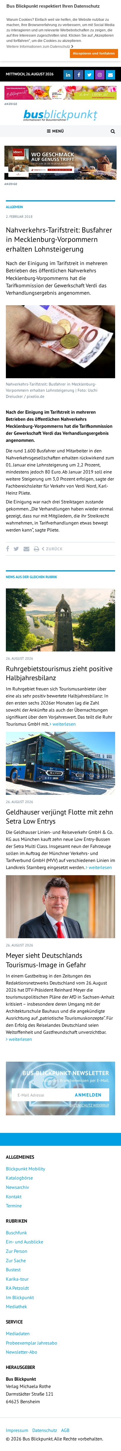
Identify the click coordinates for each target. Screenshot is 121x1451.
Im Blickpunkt (20, 1297)
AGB (65, 1430)
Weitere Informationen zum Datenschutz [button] (38, 47)
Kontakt (13, 1196)
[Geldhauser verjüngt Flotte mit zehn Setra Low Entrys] (60, 763)
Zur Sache (16, 1260)
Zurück (54, 548)
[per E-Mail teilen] (26, 548)
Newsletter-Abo (21, 1352)
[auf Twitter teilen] (16, 548)
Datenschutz (44, 1430)
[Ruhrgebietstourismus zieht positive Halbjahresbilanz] (60, 619)
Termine (14, 1206)
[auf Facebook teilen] (8, 548)
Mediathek (16, 1306)
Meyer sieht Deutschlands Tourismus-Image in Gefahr (46, 960)
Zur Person (16, 1251)
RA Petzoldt (17, 1288)
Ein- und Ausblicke (24, 1242)
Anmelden (88, 1095)
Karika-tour (17, 1279)
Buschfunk (16, 1233)
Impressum (17, 1430)
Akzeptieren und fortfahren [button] (94, 53)
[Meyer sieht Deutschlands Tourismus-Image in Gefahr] (60, 906)
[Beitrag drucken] (36, 548)
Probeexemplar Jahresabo (31, 1343)
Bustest (13, 1269)
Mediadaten (18, 1333)
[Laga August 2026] (60, 93)
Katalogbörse (19, 1178)
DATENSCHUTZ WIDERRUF (89, 1105)
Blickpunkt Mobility (25, 1169)
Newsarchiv (17, 1187)
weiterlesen (63, 724)
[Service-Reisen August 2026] (60, 163)
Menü (57, 131)
